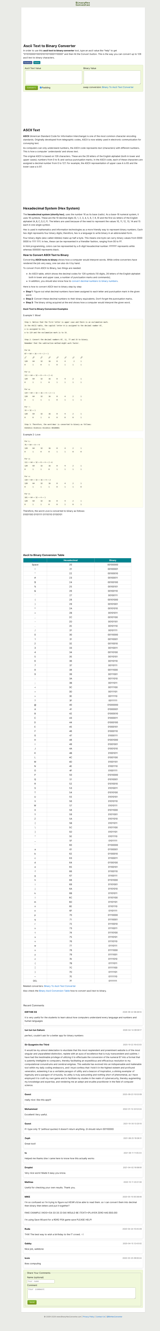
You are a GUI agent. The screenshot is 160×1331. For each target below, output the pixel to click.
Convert (31, 88)
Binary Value (89, 68)
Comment (32, 1285)
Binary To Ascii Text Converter (118, 87)
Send (32, 1302)
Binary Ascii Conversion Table (54, 990)
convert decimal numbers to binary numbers (95, 281)
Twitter (37, 63)
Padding (46, 87)
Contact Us (100, 1317)
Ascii (35, 560)
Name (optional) (35, 1277)
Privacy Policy (88, 1317)
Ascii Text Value (33, 68)
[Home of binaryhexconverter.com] (82, 5)
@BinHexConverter (114, 1317)
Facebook (28, 63)
